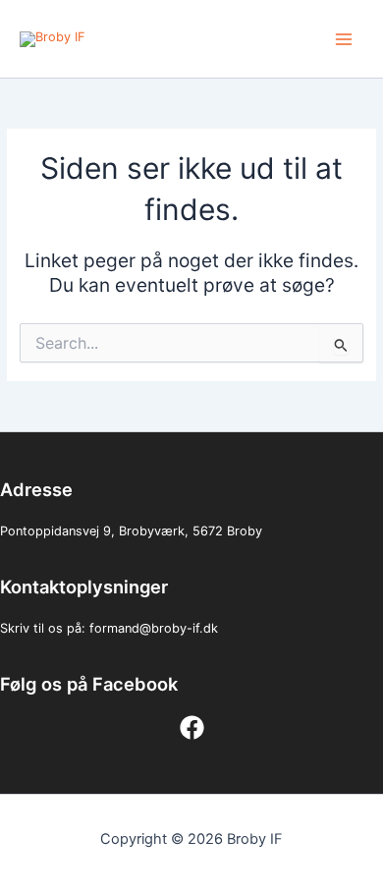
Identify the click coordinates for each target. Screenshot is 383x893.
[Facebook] (192, 727)
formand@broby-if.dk (153, 628)
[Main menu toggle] (344, 39)
